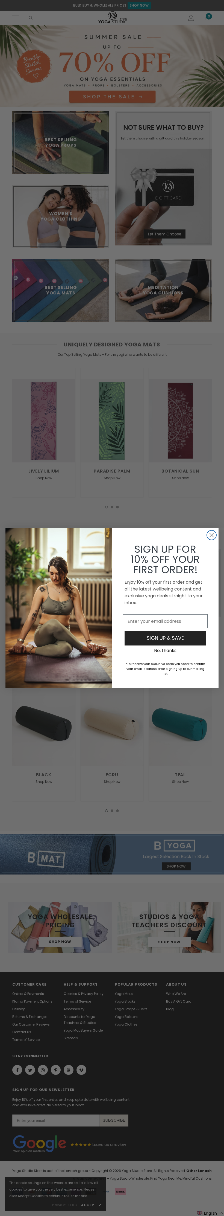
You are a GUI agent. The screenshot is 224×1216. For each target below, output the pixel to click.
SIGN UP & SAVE (165, 638)
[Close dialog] (211, 535)
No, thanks (165, 650)
